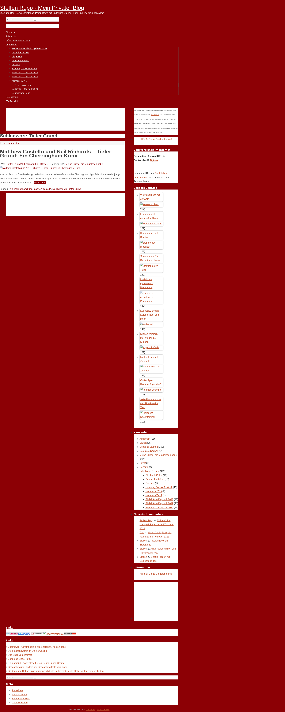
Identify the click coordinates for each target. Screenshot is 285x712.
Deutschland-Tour (154, 479)
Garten (143, 443)
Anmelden (17, 690)
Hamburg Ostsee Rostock (158, 487)
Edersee (149, 483)
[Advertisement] (60, 122)
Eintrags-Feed (19, 694)
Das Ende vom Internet (20, 655)
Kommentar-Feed (21, 698)
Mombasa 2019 (153, 491)
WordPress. (103, 710)
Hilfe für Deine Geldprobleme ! (156, 139)
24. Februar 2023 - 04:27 (33, 164)
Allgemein (145, 439)
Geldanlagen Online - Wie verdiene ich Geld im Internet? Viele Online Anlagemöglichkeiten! (56, 671)
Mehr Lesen (40, 182)
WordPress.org (20, 702)
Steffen (143, 540)
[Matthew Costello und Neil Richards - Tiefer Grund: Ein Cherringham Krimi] (40, 168)
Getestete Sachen (149, 451)
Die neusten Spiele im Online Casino (27, 651)
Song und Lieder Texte (20, 659)
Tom (142, 532)
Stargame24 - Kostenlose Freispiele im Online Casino (36, 663)
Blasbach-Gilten (153, 475)
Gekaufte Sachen (149, 447)
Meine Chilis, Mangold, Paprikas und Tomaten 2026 (157, 524)
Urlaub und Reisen (149, 471)
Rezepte (144, 467)
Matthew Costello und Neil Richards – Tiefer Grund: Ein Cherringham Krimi (55, 154)
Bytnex (154, 160)
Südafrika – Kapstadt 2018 (159, 499)
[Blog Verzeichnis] (53, 634)
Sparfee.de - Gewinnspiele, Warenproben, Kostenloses (37, 647)
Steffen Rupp (13, 164)
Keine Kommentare (10, 143)
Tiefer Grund (74, 189)
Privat (143, 463)
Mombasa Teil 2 (153, 495)
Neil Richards (59, 189)
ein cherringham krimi (21, 189)
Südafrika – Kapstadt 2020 (159, 507)
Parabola (90, 710)
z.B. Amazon (155, 115)
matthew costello (42, 189)
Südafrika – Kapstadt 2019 (159, 503)
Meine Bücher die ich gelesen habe (84, 164)
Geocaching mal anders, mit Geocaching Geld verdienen (37, 667)
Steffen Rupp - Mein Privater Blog (42, 8)
